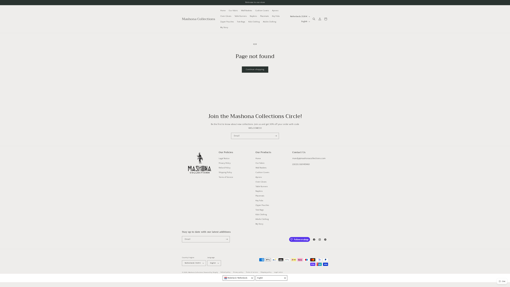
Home (258, 158)
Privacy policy (238, 272)
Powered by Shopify (211, 272)
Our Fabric (260, 163)
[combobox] (238, 278)
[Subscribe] (276, 136)
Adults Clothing (262, 219)
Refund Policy (225, 168)
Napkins (259, 191)
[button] (314, 19)
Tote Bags (260, 210)
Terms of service (252, 272)
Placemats (260, 196)
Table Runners (262, 186)
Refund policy (226, 272)
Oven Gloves (261, 182)
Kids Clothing (261, 215)
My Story (259, 224)
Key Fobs (259, 201)
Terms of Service (226, 177)
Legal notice (278, 272)
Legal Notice (224, 158)
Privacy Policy (225, 163)
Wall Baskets (261, 168)
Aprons (259, 177)
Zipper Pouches (262, 205)
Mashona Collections (195, 272)
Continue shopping (255, 69)
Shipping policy (266, 272)
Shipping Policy (225, 172)
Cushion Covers (262, 172)
